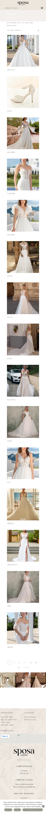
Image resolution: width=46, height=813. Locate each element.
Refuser (17, 810)
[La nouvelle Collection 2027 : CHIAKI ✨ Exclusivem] (38, 680)
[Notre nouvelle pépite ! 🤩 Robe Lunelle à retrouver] (7, 680)
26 (18, 667)
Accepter (8, 810)
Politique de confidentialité (32, 810)
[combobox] (23, 30)
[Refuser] (43, 806)
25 (36, 662)
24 (30, 662)
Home (9, 17)
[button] (42, 8)
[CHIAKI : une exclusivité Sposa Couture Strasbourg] (23, 680)
